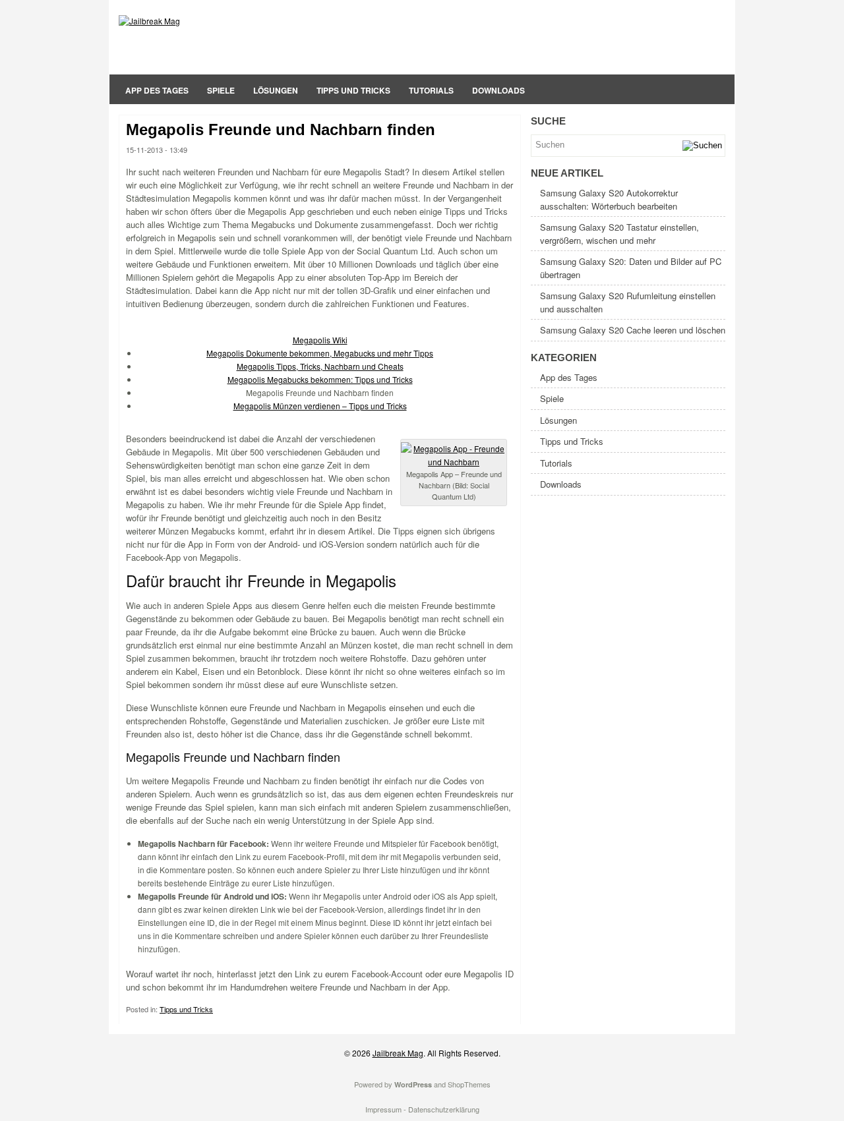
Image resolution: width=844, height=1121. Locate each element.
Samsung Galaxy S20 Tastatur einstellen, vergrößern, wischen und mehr (619, 233)
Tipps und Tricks (353, 90)
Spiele (221, 90)
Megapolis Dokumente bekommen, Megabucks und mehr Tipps (319, 353)
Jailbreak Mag (398, 1052)
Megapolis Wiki (320, 339)
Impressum (383, 1109)
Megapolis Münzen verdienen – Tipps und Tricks (320, 405)
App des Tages (157, 90)
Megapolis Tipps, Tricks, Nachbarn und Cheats (320, 366)
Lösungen (275, 90)
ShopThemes (469, 1084)
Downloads (498, 90)
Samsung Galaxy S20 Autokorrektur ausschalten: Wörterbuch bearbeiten (609, 199)
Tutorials (431, 90)
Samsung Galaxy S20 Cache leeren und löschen (632, 330)
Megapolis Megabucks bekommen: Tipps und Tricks (320, 379)
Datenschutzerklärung (443, 1109)
